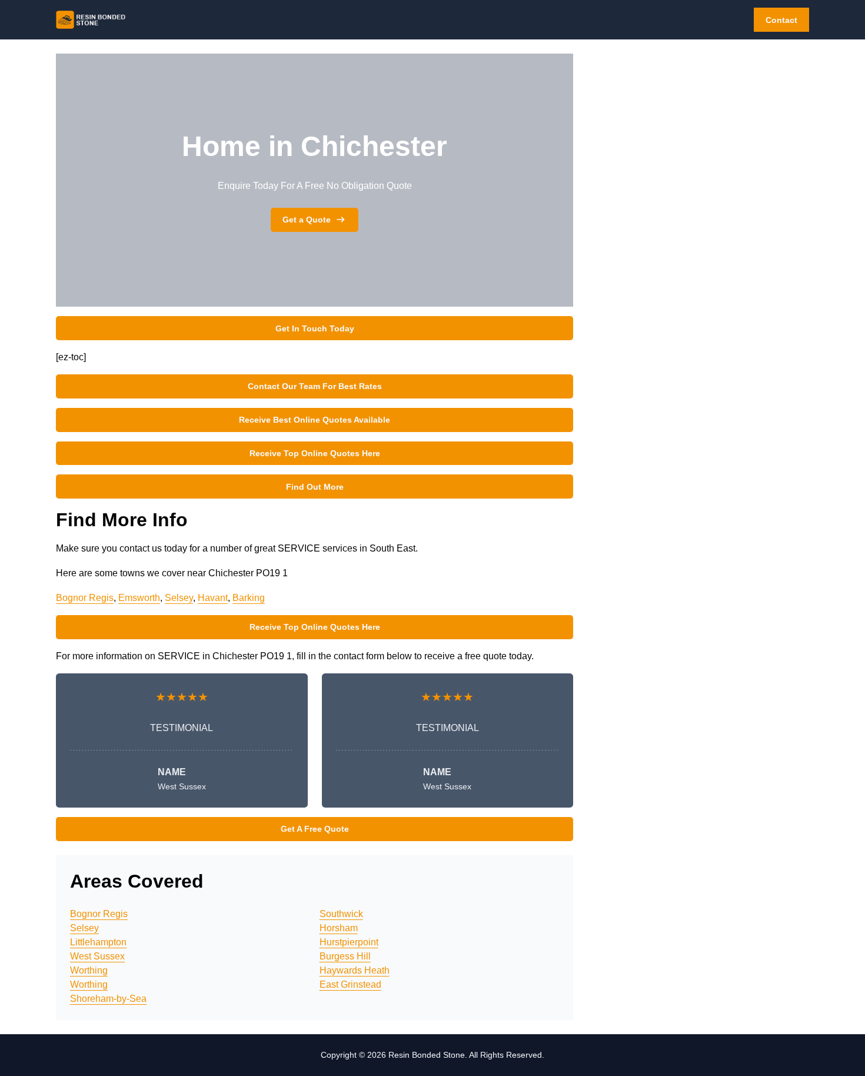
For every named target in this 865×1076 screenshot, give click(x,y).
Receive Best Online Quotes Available (314, 419)
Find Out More (315, 486)
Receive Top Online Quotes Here (314, 453)
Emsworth (139, 598)
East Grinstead (350, 984)
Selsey (179, 598)
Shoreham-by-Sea (108, 999)
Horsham (339, 928)
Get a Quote (306, 219)
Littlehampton (98, 942)
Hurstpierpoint (349, 942)
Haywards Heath (355, 970)
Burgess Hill (345, 956)
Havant (213, 598)
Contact (781, 20)
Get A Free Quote (315, 828)
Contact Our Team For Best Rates (315, 386)
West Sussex (97, 956)
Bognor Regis (85, 598)
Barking (248, 598)
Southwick (341, 914)
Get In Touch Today (314, 328)
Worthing (89, 970)
